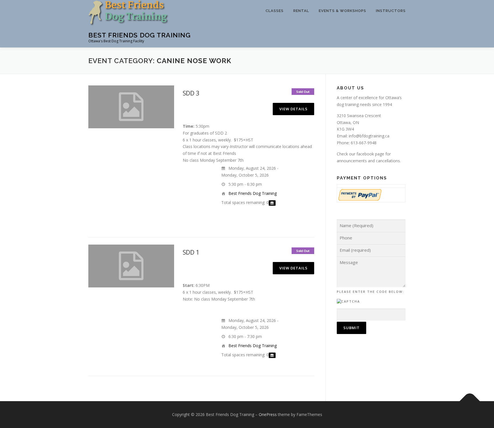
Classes (275, 11)
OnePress (268, 414)
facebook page (370, 154)
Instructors (391, 11)
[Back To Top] (470, 401)
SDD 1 (191, 252)
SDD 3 (191, 93)
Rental (301, 11)
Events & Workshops (342, 11)
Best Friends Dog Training (139, 35)
